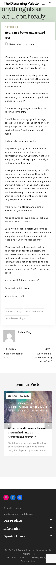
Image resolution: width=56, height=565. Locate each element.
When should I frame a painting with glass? (44, 355)
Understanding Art (16, 318)
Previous (7, 425)
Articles (11, 27)
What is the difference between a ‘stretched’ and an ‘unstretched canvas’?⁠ (27, 432)
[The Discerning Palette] (21, 4)
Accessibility (13, 311)
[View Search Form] (50, 3)
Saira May (17, 44)
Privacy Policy (39, 557)
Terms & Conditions (18, 557)
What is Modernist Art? (13, 353)
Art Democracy (34, 311)
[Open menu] (43, 3)
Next (48, 425)
